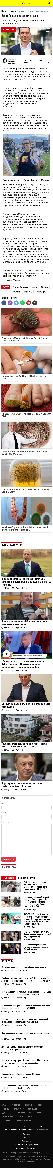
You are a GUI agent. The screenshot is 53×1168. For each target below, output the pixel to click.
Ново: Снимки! (7, 1120)
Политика (5, 1108)
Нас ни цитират (7, 1116)
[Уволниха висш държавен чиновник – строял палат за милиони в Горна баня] (26, 741)
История (21, 1112)
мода (29, 1116)
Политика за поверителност (26, 1145)
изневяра (41, 291)
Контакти (26, 1138)
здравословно (7, 1112)
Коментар (6, 822)
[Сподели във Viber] (10, 302)
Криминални (19, 1108)
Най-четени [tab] (8, 878)
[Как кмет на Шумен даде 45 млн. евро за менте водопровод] (26, 701)
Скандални (32, 1108)
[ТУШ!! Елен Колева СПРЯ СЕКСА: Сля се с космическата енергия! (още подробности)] (11, 941)
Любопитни (29, 1105)
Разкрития (14, 11)
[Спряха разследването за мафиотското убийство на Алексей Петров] (26, 781)
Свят (40, 1105)
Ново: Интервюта (24, 1120)
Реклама (26, 1134)
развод (16, 291)
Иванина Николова (12, 62)
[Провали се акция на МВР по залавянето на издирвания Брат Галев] (26, 619)
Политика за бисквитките (26, 1148)
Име (3, 803)
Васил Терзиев (20, 287)
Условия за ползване (27, 1129)
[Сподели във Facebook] (3, 302)
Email (3, 813)
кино (31, 1112)
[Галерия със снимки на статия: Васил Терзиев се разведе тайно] (26, 41)
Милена (28, 291)
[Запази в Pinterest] (28, 302)
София (44, 287)
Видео (20, 1116)
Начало (4, 11)
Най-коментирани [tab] (26, 878)
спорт (39, 1112)
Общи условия (26, 1141)
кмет (34, 287)
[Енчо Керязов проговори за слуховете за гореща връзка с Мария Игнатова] (11, 953)
